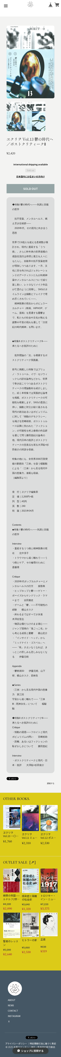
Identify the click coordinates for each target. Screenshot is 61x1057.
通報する (50, 783)
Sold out (30, 170)
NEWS (11, 1005)
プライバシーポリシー (16, 1043)
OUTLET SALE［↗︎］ (20, 862)
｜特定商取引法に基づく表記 (42, 1043)
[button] (16, 116)
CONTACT (13, 1010)
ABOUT (11, 1000)
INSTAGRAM (14, 1016)
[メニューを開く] (6, 6)
